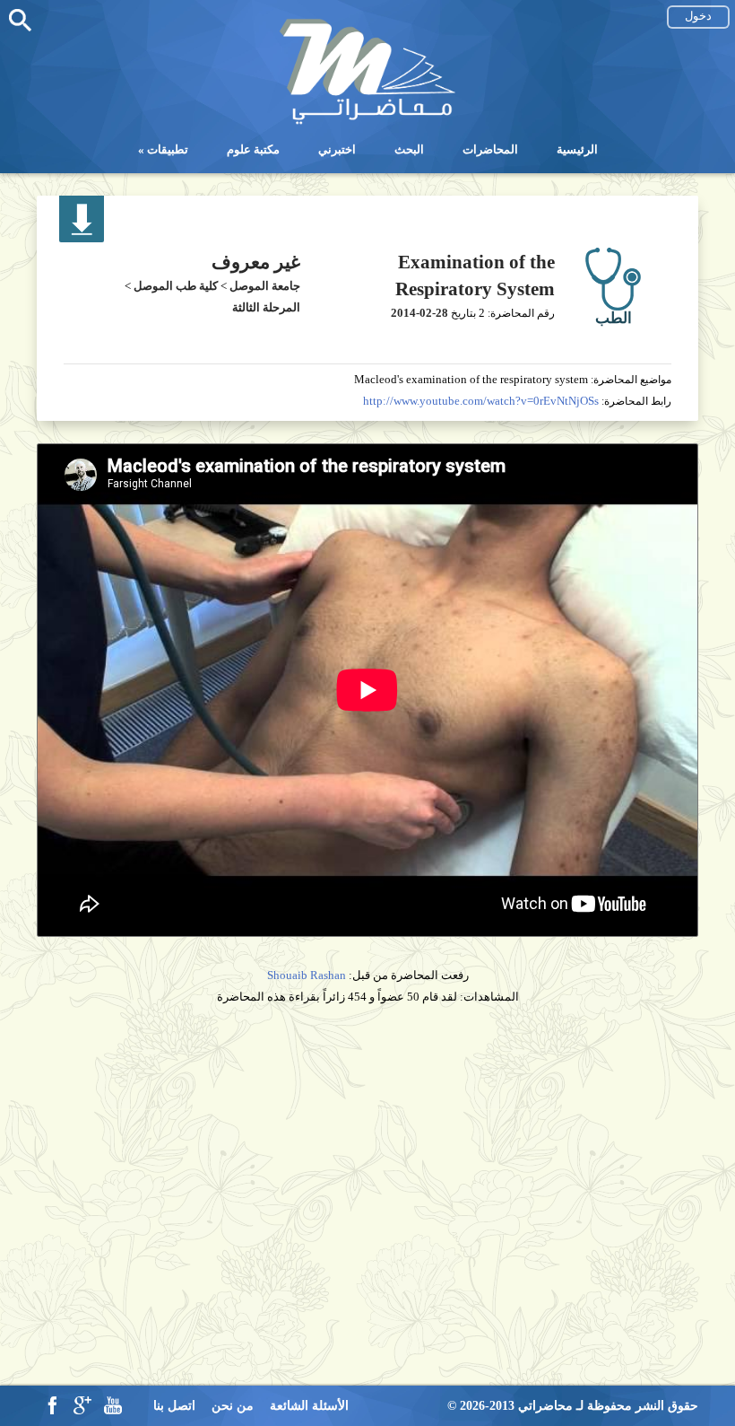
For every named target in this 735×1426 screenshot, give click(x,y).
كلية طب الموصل (176, 286)
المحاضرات (490, 149)
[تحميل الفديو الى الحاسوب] (81, 238)
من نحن (233, 1406)
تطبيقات (167, 149)
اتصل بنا (174, 1406)
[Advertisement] (367, 1153)
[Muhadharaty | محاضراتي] (367, 121)
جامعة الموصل (264, 286)
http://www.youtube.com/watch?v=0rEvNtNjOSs (481, 400)
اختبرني (337, 149)
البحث (409, 149)
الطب (613, 318)
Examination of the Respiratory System (475, 275)
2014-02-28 (419, 312)
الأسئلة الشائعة (309, 1406)
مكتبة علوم (253, 149)
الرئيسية (577, 149)
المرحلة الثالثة (266, 307)
